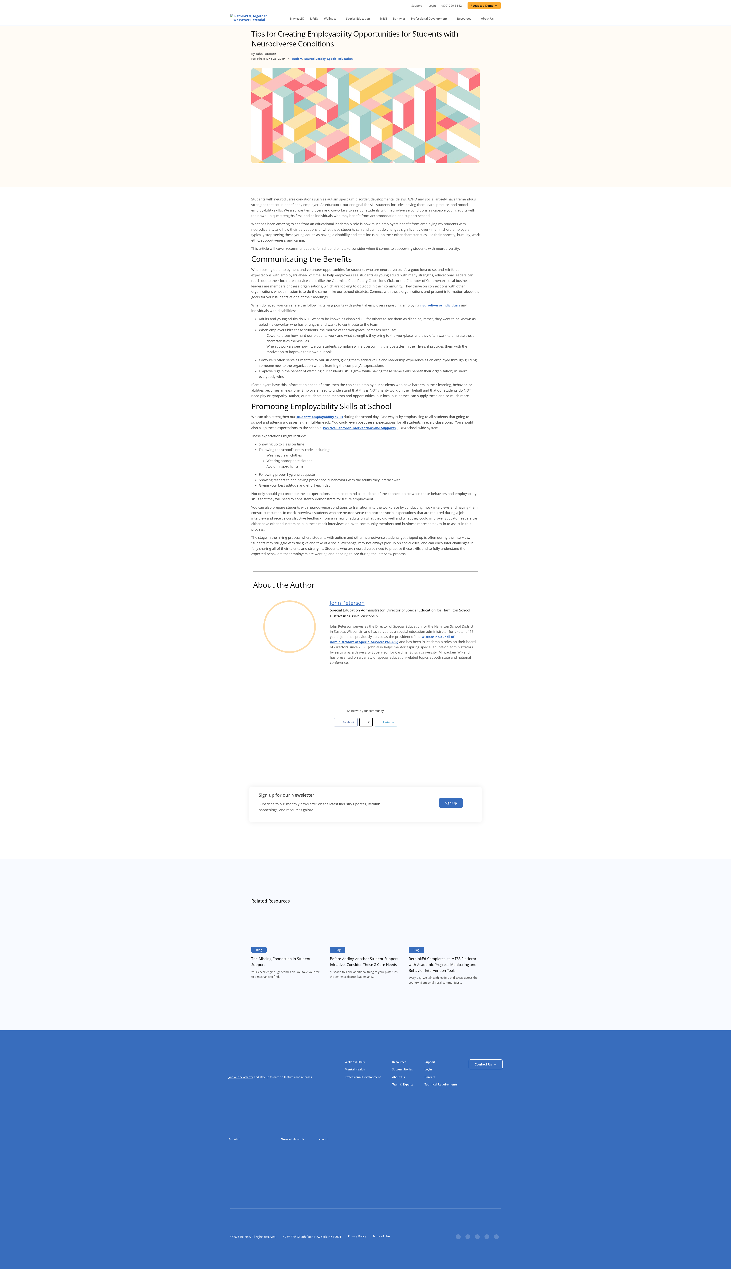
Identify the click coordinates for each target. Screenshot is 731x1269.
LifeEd (314, 18)
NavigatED (297, 18)
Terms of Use (381, 1236)
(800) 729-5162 (451, 5)
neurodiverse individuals (440, 305)
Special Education (358, 18)
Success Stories (402, 1069)
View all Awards (292, 1139)
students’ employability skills (319, 417)
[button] (346, 722)
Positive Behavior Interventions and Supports (359, 428)
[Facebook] (458, 1236)
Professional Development (429, 18)
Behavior (399, 18)
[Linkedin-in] (477, 1236)
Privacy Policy (357, 1236)
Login (432, 5)
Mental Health (355, 1069)
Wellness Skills (355, 1062)
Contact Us (483, 1064)
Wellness (330, 18)
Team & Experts (402, 1084)
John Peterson (347, 602)
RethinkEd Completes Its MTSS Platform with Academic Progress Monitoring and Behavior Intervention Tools (442, 964)
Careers (430, 1077)
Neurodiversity (315, 59)
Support (416, 5)
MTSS (383, 18)
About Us (487, 18)
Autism (297, 59)
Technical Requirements (441, 1084)
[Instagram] (486, 1236)
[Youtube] (496, 1236)
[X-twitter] (467, 1236)
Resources (464, 18)
